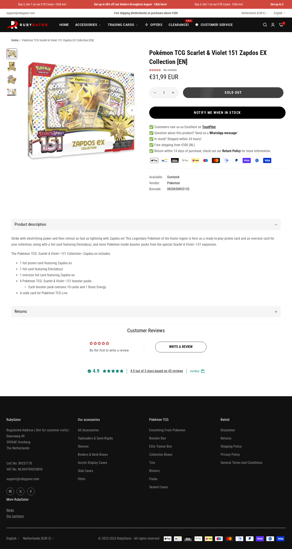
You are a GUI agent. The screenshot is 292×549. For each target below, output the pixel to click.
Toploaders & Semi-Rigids (95, 438)
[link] (88, 25)
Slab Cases (85, 471)
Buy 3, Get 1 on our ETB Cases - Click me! (42, 4)
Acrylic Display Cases (92, 463)
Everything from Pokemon (167, 430)
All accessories (88, 430)
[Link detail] (10, 491)
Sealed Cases (158, 487)
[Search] (265, 25)
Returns (226, 438)
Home (15, 40)
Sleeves (83, 446)
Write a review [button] (181, 347)
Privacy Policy (230, 455)
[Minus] (155, 92)
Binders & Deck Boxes (93, 455)
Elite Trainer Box (160, 446)
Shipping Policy (231, 446)
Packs (153, 479)
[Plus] (173, 92)
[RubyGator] (27, 25)
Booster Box (157, 438)
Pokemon (173, 183)
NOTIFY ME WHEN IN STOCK (217, 113)
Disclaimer (228, 430)
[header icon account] (273, 25)
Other (82, 479)
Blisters (154, 471)
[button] (30, 110)
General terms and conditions (241, 463)
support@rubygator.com (22, 479)
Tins (152, 463)
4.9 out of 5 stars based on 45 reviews (156, 371)
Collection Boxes (160, 455)
